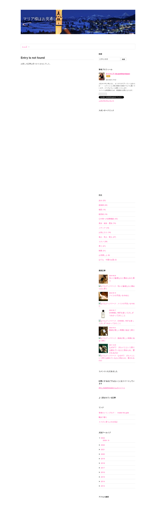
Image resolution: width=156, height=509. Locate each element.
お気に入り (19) (105, 232)
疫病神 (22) (103, 205)
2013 (103, 486)
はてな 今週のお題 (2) (108, 259)
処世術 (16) (103, 214)
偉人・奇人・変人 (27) (107, 237)
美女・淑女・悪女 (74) (107, 223)
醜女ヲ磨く (103, 417)
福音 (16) (102, 209)
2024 (103, 438)
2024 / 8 (106, 440)
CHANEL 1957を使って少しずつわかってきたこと (121, 314)
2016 (103, 472)
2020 (103, 454)
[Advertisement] (117, 150)
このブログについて (106, 100)
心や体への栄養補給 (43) (108, 218)
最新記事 (102, 270)
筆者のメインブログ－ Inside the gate (114, 412)
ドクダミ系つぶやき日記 (108, 422)
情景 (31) (102, 250)
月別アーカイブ (105, 432)
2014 (103, 481)
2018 (103, 463)
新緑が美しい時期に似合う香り (122, 330)
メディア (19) (104, 228)
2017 (103, 467)
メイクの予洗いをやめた (119, 295)
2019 (103, 458)
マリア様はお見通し (40, 18)
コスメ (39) (103, 241)
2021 (103, 449)
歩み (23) (102, 200)
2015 (103, 477)
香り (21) (102, 246)
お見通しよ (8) (104, 255)
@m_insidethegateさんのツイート (112, 388)
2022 (103, 445)
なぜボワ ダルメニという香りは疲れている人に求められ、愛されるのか (122, 350)
